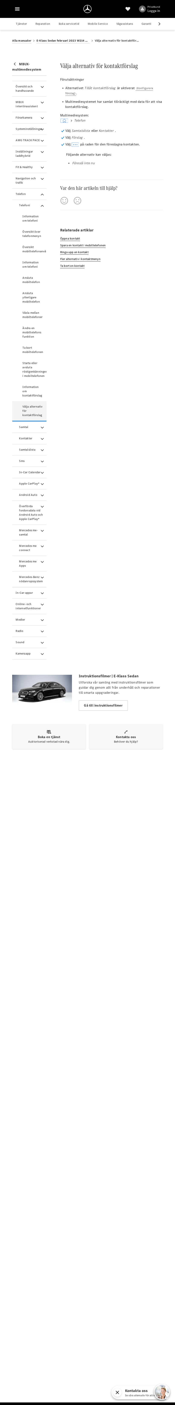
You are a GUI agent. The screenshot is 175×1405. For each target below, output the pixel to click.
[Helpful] (64, 201)
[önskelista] (127, 9)
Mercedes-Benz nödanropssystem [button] (31, 579)
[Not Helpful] (77, 201)
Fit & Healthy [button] (24, 167)
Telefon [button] (21, 194)
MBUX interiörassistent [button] (27, 104)
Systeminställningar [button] (29, 129)
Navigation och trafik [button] (26, 180)
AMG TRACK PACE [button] (28, 140)
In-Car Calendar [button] (29, 472)
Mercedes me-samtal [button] (28, 532)
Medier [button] (20, 620)
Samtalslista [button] (27, 450)
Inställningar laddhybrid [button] (24, 153)
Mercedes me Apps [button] (27, 563)
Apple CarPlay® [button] (29, 484)
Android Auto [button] (28, 495)
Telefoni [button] (24, 205)
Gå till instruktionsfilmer (103, 705)
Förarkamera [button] (24, 118)
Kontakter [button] (25, 438)
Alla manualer (21, 41)
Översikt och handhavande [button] (25, 88)
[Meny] (17, 9)
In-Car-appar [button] (24, 593)
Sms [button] (22, 461)
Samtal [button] (23, 427)
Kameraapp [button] (23, 654)
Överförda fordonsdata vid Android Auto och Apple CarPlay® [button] (31, 512)
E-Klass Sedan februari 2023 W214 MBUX (63, 41)
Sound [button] (20, 642)
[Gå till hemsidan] (87, 9)
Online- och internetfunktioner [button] (28, 606)
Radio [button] (19, 631)
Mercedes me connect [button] (27, 548)
